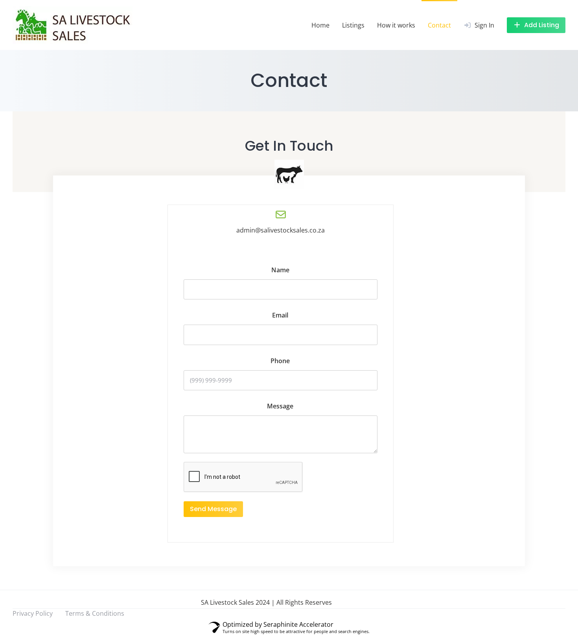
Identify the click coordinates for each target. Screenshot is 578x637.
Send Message (213, 508)
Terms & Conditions (94, 613)
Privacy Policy (33, 613)
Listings (353, 25)
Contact (439, 25)
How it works (396, 25)
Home (320, 25)
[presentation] (243, 477)
